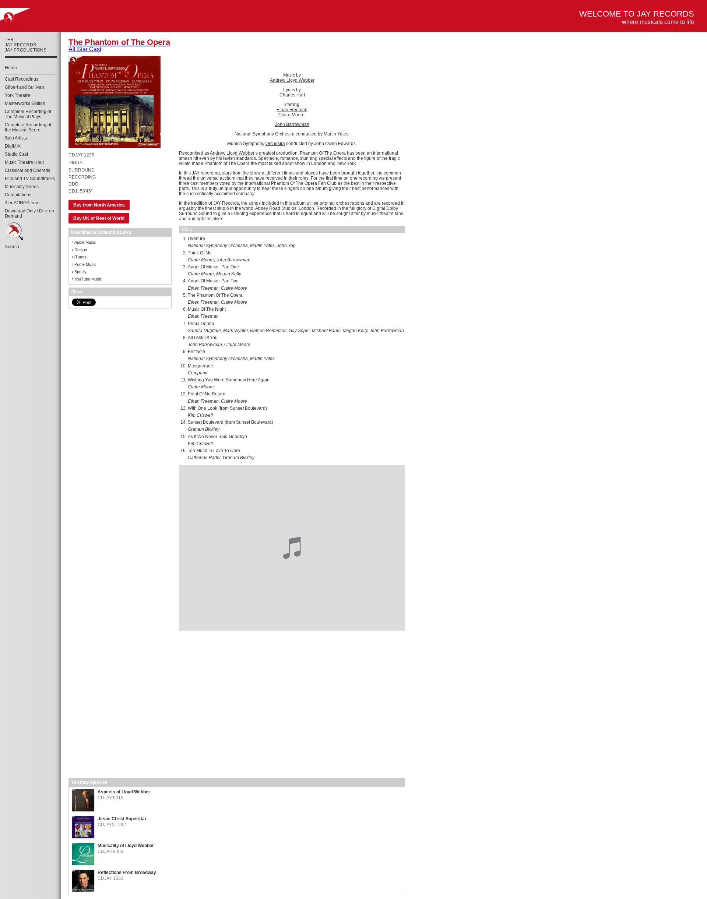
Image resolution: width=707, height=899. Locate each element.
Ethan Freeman (292, 109)
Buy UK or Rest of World (98, 218)
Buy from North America (99, 205)
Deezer (80, 249)
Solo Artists (16, 138)
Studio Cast (16, 154)
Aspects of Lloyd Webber (124, 791)
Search (12, 246)
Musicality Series (22, 186)
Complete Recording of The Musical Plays (28, 114)
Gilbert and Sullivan (24, 87)
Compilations (18, 194)
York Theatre (17, 95)
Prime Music (84, 264)
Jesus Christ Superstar (122, 818)
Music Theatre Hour (24, 162)
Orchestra (285, 134)
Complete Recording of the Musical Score (28, 127)
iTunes (79, 257)
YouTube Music (87, 279)
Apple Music (84, 242)
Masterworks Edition (25, 103)
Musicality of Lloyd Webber (126, 845)
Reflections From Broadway (127, 872)
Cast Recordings (21, 79)
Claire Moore (292, 114)
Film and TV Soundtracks (30, 178)
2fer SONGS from (22, 202)
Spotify (79, 271)
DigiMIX (13, 146)
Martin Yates (336, 134)
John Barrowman (292, 124)
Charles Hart (292, 95)
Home (11, 67)
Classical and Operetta (27, 170)
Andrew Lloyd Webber (292, 80)
